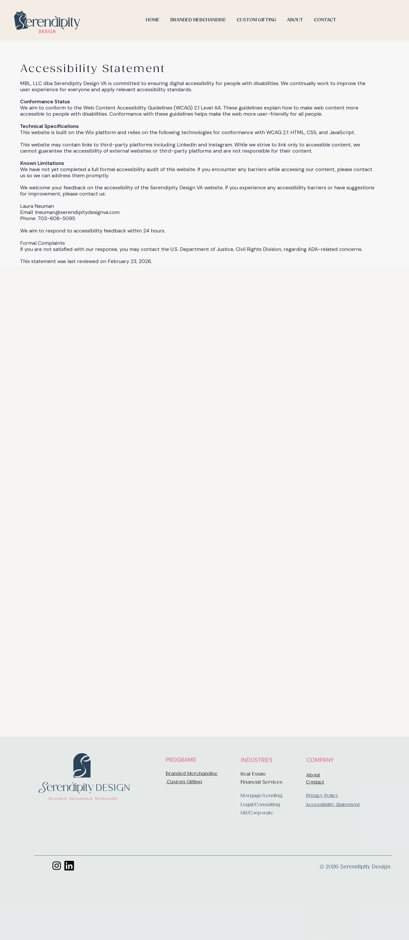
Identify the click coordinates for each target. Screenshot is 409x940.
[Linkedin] (69, 866)
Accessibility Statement (333, 805)
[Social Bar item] (57, 866)
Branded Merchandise (192, 774)
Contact (315, 782)
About (313, 775)
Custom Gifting (184, 782)
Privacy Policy (322, 796)
